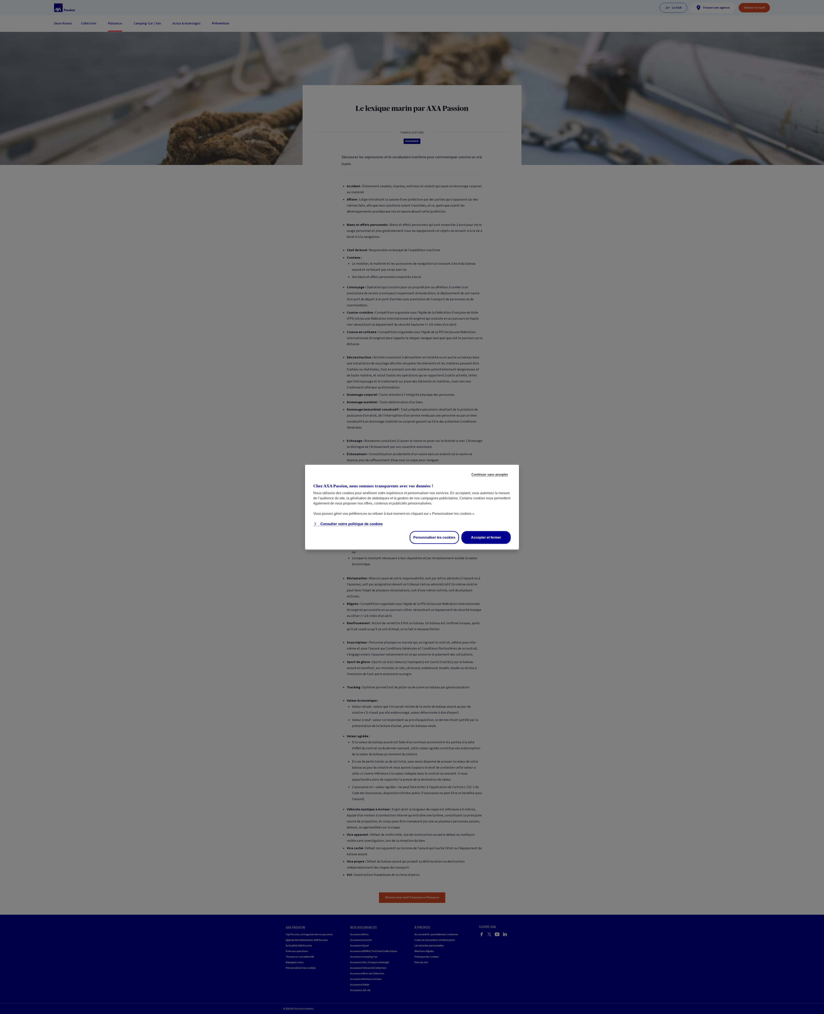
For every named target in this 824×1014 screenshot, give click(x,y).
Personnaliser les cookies (434, 537)
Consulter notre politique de (351, 524)
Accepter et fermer (486, 537)
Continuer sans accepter (489, 474)
